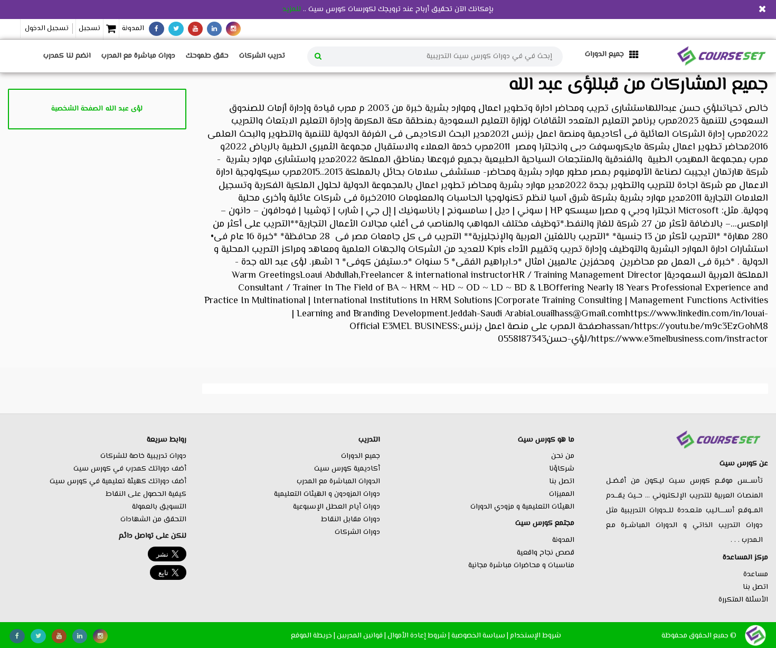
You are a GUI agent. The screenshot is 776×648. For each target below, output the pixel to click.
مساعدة (755, 574)
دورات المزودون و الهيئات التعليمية (327, 494)
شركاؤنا (561, 469)
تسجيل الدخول (47, 28)
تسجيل (89, 28)
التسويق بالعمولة (159, 507)
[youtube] (195, 29)
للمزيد (291, 9)
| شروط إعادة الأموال (418, 635)
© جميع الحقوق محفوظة (698, 635)
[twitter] (176, 29)
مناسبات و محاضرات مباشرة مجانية (521, 565)
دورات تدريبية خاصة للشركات (143, 456)
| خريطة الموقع (313, 635)
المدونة (133, 28)
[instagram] (233, 29)
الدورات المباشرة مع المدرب (338, 481)
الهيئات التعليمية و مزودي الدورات (522, 507)
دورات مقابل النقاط (350, 519)
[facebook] (156, 29)
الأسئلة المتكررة (743, 600)
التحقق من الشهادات (153, 519)
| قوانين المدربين (361, 635)
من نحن (562, 456)
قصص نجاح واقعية (545, 553)
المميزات (561, 494)
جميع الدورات (360, 456)
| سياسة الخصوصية (479, 635)
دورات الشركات (357, 532)
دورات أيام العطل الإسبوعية (336, 507)
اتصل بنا (755, 587)
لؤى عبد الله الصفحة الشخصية (97, 109)
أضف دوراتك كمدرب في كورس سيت (129, 469)
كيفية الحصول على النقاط (146, 494)
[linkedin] (214, 29)
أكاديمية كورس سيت (347, 469)
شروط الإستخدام (535, 635)
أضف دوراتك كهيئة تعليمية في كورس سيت (118, 481)
